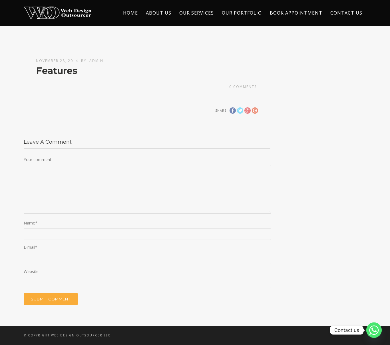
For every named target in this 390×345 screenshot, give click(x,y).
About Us (158, 13)
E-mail (30, 247)
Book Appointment (296, 13)
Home (130, 13)
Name (30, 223)
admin (96, 60)
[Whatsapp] (374, 330)
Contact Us (346, 13)
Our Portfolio (242, 13)
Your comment (37, 159)
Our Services (196, 13)
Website (31, 271)
